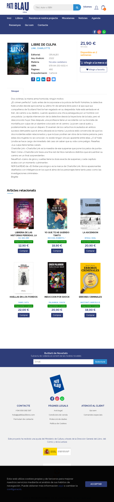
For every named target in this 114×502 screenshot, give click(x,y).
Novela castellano (58, 62)
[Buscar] (77, 7)
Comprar (24, 251)
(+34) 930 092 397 (23, 410)
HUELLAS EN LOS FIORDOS (24, 297)
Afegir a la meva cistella (95, 62)
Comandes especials (93, 415)
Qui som (92, 410)
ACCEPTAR (96, 484)
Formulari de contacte (23, 419)
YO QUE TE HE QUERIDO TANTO (57, 234)
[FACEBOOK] (94, 32)
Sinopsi (15, 91)
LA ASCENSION (90, 232)
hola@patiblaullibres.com (23, 415)
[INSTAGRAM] (99, 32)
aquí (60, 485)
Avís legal (58, 410)
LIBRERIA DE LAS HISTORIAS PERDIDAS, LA (24, 234)
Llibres (19, 18)
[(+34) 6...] (104, 32)
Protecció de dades (58, 419)
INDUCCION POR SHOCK (57, 297)
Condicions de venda (58, 415)
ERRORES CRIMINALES (90, 297)
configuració (14, 489)
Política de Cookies (58, 423)
